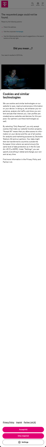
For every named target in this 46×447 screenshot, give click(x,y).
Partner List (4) (30, 422)
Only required (23, 436)
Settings (25, 442)
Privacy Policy (8, 422)
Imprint (19, 422)
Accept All (23, 429)
